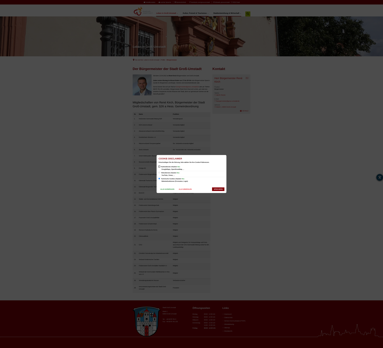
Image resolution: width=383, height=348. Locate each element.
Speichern (218, 189)
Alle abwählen (185, 189)
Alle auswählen (167, 189)
